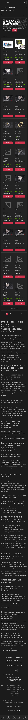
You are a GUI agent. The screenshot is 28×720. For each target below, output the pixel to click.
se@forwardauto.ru (15, 680)
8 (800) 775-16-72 (10, 674)
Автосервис (19, 657)
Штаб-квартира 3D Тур (14, 660)
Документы (15, 695)
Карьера (9, 662)
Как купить (8, 657)
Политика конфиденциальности (15, 685)
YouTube (16, 670)
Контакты (18, 662)
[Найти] (25, 2)
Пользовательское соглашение (15, 687)
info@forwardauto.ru (15, 677)
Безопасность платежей (14, 665)
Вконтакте (12, 670)
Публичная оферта (15, 693)
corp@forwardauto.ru (15, 679)
